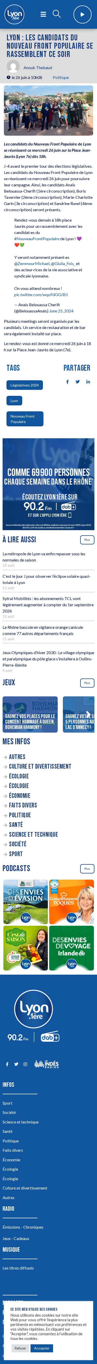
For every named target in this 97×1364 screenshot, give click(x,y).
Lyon (14, 400)
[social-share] (65, 381)
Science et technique (33, 835)
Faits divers (23, 805)
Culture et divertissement (40, 767)
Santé (16, 825)
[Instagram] (25, 1064)
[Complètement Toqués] (72, 903)
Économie (19, 796)
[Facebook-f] (7, 1064)
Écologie (19, 776)
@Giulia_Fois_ (63, 263)
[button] (88, 714)
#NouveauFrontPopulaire (36, 238)
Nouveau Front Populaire (23, 419)
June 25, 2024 (61, 310)
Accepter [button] (41, 1348)
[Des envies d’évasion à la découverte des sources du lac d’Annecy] (26, 903)
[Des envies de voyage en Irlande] (72, 949)
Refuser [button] (20, 1348)
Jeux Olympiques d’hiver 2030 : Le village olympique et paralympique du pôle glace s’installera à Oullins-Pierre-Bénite (48, 658)
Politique (61, 77)
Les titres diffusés (18, 1267)
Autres (17, 757)
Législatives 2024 (25, 385)
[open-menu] (43, 14)
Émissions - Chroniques (23, 1226)
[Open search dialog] (56, 14)
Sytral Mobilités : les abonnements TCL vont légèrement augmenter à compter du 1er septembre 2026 (48, 604)
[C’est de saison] (26, 949)
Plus (87, 539)
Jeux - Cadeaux (16, 1238)
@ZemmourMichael (31, 263)
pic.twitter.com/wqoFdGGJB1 (41, 294)
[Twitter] (16, 1064)
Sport (16, 854)
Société (18, 844)
